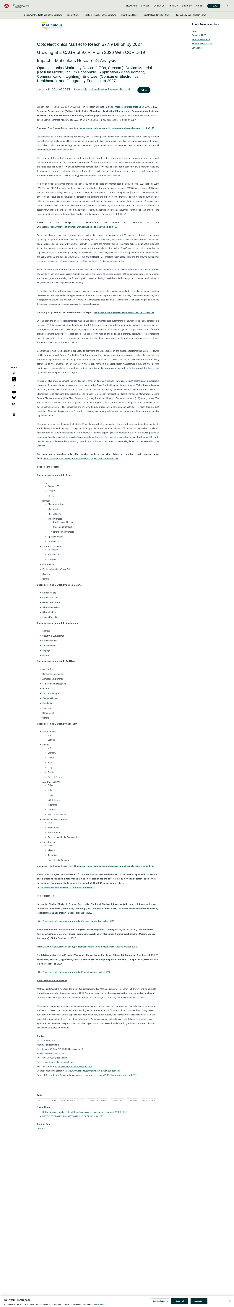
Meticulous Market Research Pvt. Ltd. (107, 89)
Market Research (148, 1100)
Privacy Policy (100, 1304)
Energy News (73, 15)
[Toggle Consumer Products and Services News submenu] (64, 15)
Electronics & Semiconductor (72, 1100)
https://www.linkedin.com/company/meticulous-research (93, 1070)
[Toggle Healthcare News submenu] (140, 15)
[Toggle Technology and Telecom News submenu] (208, 15)
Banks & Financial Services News (100, 15)
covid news (132, 1100)
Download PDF (199, 35)
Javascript (197, 48)
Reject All (180, 1301)
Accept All (199, 1301)
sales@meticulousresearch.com (58, 1062)
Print (194, 31)
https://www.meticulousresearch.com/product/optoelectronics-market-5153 (80, 458)
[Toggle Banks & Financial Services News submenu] (118, 15)
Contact (41, 1128)
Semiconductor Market (47, 1100)
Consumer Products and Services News (43, 15)
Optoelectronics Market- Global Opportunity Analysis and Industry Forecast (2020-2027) (84, 1112)
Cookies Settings (160, 1301)
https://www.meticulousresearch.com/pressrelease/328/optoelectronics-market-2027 (95, 1075)
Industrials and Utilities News (156, 15)
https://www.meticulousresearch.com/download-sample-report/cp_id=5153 (115, 128)
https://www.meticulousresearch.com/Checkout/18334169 (124, 312)
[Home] (16, 5)
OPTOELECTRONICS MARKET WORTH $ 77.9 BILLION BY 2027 (72, 1116)
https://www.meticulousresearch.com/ (73, 1066)
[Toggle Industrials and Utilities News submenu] (173, 15)
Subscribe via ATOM (202, 43)
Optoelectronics (117, 1100)
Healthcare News (129, 15)
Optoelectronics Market (128, 107)
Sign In (199, 6)
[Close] (230, 1301)
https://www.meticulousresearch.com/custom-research (66, 887)
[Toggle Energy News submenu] (82, 15)
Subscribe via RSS (201, 39)
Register (214, 6)
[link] (131, 6)
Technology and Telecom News (191, 15)
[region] (117, 1301)
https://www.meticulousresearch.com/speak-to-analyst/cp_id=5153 (82, 227)
